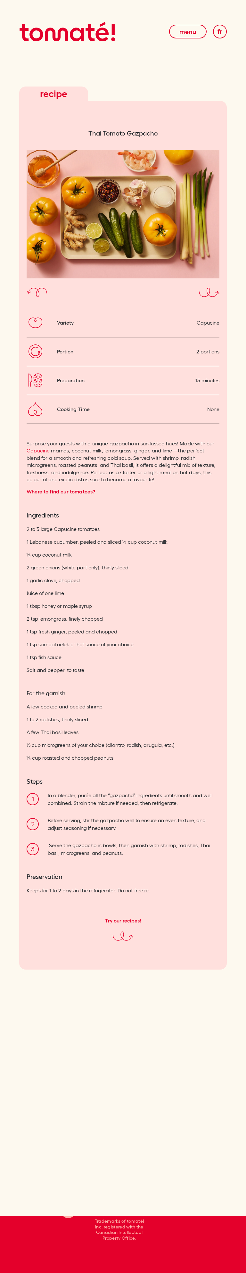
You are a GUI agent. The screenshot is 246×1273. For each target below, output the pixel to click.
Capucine (38, 450)
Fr (220, 31)
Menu (187, 31)
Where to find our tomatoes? (61, 491)
